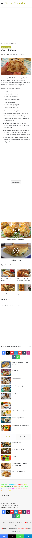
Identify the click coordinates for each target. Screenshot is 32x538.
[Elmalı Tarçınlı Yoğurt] (6, 388)
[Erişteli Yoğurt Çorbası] (6, 420)
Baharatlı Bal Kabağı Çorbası (20, 426)
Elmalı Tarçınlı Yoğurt (18, 386)
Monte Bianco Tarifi (18, 449)
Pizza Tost (15, 370)
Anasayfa (5, 43)
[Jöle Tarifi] (6, 458)
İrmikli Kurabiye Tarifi (18, 471)
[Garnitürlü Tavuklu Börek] (24, 287)
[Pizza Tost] (6, 372)
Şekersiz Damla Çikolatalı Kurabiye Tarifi (19, 465)
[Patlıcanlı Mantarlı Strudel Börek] (6, 364)
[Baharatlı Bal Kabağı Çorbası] (6, 428)
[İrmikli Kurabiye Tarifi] (6, 473)
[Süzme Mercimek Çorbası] (6, 413)
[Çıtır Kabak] (6, 396)
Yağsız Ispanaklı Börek (7, 293)
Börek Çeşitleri (13, 43)
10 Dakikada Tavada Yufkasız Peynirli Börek (23, 280)
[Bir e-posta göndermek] (11, 54)
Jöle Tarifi (15, 456)
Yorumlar (23, 437)
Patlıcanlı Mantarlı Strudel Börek (20, 363)
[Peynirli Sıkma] (6, 380)
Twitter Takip (5, 495)
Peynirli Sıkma (16, 378)
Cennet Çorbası (16, 403)
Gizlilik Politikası (12, 528)
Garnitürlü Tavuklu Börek (22, 294)
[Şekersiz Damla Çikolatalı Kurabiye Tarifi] (6, 466)
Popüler (8, 437)
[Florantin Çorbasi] (6, 444)
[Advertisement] (16, 25)
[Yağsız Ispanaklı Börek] (8, 287)
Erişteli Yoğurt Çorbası (19, 418)
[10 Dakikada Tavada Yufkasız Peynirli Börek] (24, 273)
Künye (4, 528)
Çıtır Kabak (15, 394)
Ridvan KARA (7, 54)
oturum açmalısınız (19, 305)
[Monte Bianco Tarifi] (6, 451)
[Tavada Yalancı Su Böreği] (8, 273)
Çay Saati (16, 182)
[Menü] (2, 4)
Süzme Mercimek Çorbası (19, 411)
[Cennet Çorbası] (6, 405)
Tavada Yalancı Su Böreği (6, 280)
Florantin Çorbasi (17, 443)
